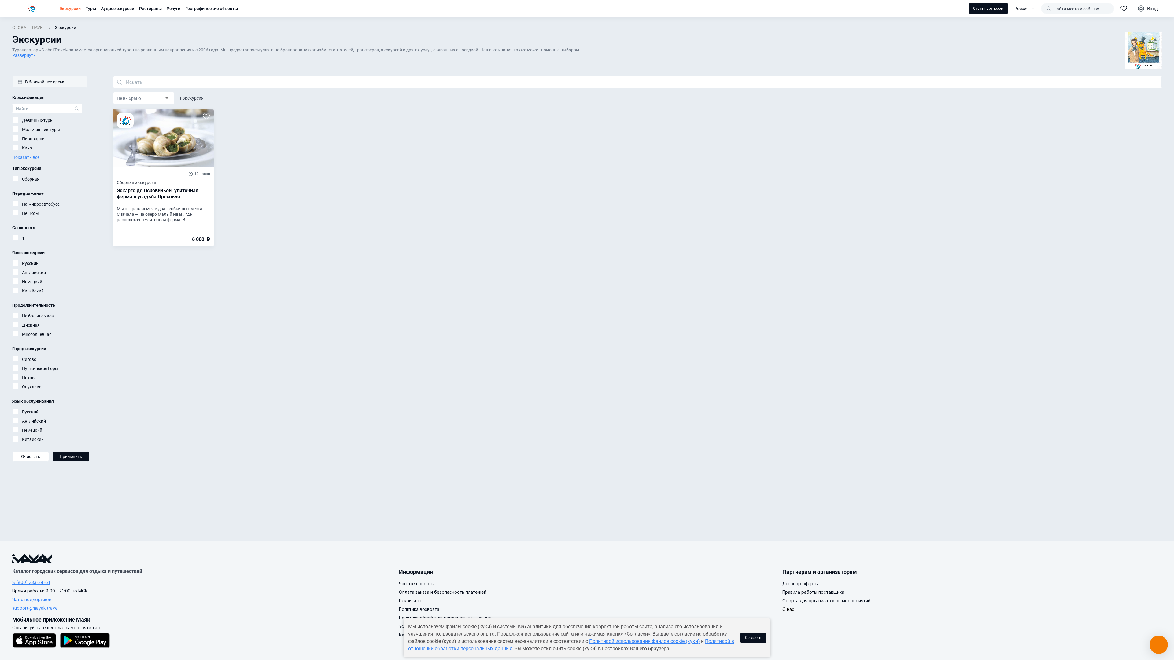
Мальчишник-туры (41, 129)
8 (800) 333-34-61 (31, 582)
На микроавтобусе (41, 204)
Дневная (31, 325)
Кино (27, 147)
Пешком (30, 213)
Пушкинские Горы (40, 368)
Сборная (30, 179)
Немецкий (32, 281)
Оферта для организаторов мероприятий (826, 600)
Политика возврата (419, 609)
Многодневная (37, 334)
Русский (30, 263)
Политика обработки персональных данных (445, 617)
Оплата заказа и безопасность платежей (442, 592)
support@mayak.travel (35, 607)
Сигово (29, 359)
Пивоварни (33, 138)
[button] (49, 82)
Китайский (33, 290)
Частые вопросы (417, 583)
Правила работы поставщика (813, 592)
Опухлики (32, 386)
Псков (28, 377)
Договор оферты (800, 583)
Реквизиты (410, 600)
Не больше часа (38, 316)
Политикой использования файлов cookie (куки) (644, 641)
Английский (34, 272)
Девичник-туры (38, 120)
